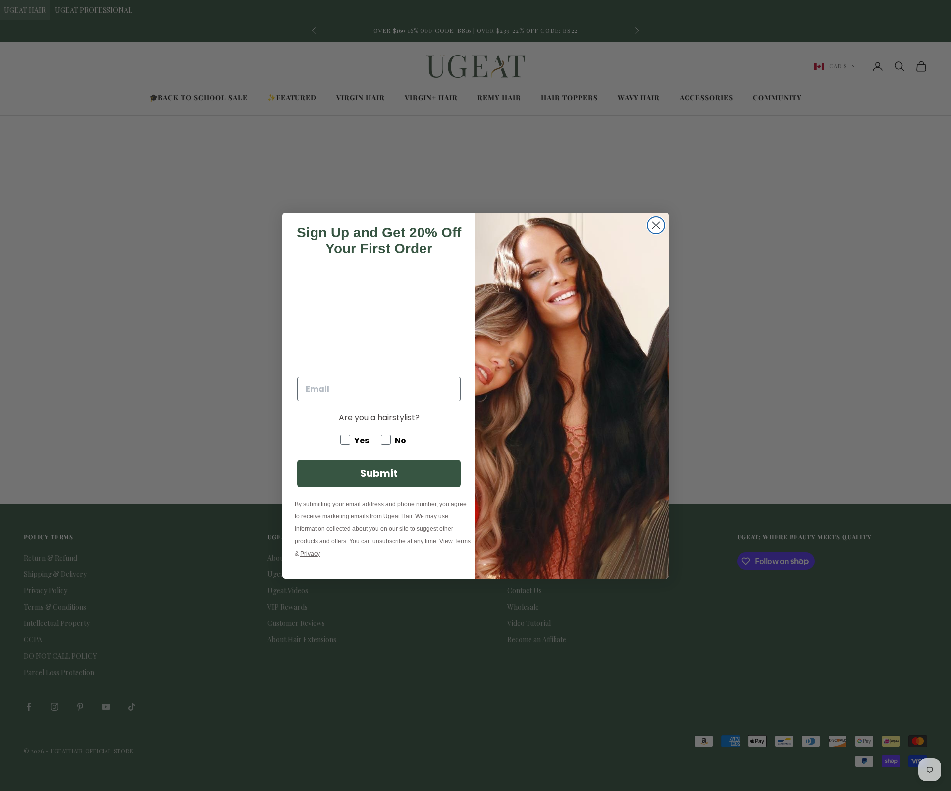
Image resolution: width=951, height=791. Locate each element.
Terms (462, 541)
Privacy (310, 553)
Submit (379, 473)
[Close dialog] (656, 225)
